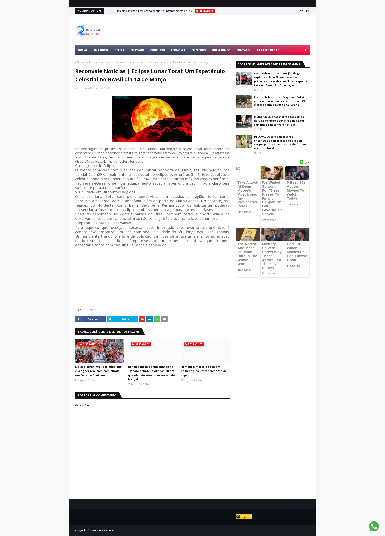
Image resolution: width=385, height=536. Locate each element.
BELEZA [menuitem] (119, 50)
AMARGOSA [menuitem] (101, 50)
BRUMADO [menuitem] (137, 50)
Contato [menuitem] (243, 50)
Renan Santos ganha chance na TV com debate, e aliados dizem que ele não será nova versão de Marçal (151, 373)
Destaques (98, 62)
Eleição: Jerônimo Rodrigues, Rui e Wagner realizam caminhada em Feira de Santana (98, 371)
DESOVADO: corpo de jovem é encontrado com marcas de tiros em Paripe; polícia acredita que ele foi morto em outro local (281, 142)
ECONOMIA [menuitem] (178, 50)
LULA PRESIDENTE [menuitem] (267, 50)
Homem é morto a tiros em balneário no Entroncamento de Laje (204, 371)
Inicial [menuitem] (82, 50)
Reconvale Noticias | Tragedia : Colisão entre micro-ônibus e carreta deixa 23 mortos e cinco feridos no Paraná (280, 101)
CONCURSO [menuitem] (157, 50)
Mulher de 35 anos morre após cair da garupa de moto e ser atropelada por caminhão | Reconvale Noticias (279, 120)
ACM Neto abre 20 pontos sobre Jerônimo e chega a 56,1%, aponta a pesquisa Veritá (167, 12)
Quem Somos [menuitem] (221, 50)
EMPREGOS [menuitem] (198, 50)
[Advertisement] (237, 30)
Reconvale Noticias (88, 88)
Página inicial (82, 62)
